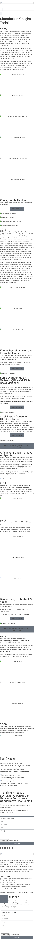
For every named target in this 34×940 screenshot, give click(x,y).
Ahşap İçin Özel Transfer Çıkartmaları (14, 772)
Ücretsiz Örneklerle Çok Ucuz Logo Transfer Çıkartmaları (14, 784)
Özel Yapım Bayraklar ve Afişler (12, 778)
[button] (17, 225)
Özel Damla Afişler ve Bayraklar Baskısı (15, 766)
